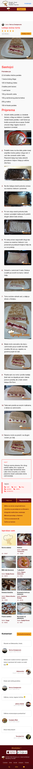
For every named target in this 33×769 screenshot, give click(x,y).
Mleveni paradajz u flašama (13, 515)
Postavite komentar (24, 634)
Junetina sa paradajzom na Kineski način (16, 509)
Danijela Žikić (13, 720)
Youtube (15, 762)
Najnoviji (9, 500)
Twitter (10, 762)
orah (8, 487)
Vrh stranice (16, 748)
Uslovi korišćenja (24, 757)
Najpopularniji (24, 500)
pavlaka (9, 489)
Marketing (8, 758)
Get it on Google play (22, 752)
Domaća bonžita (9, 589)
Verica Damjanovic (15, 24)
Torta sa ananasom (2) (11, 518)
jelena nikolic (19, 704)
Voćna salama (9, 544)
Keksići (24, 544)
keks (15, 487)
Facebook (5, 762)
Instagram (21, 762)
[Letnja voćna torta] (17, 137)
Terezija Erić (20, 736)
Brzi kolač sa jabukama (24, 612)
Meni (16, 767)
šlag (22, 487)
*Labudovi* (24, 566)
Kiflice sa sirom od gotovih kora (14, 506)
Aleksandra (20, 671)
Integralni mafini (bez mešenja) (14, 512)
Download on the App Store (11, 752)
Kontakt (13, 758)
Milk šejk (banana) (9, 566)
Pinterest (27, 762)
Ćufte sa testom (9, 522)
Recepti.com (3, 758)
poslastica (10, 491)
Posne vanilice (9, 612)
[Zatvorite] (1, 3)
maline (18, 489)
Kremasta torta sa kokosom (24, 589)
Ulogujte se (21, 9)
